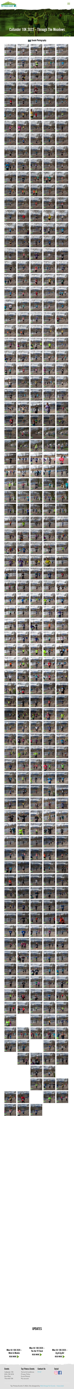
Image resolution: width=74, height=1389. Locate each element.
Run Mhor (7, 1376)
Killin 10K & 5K (9, 1374)
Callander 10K (8, 1372)
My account (25, 1378)
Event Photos (25, 1376)
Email (39, 1372)
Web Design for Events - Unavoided (52, 1386)
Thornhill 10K (8, 1378)
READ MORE (12, 1356)
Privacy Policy (25, 1374)
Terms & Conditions (27, 1372)
